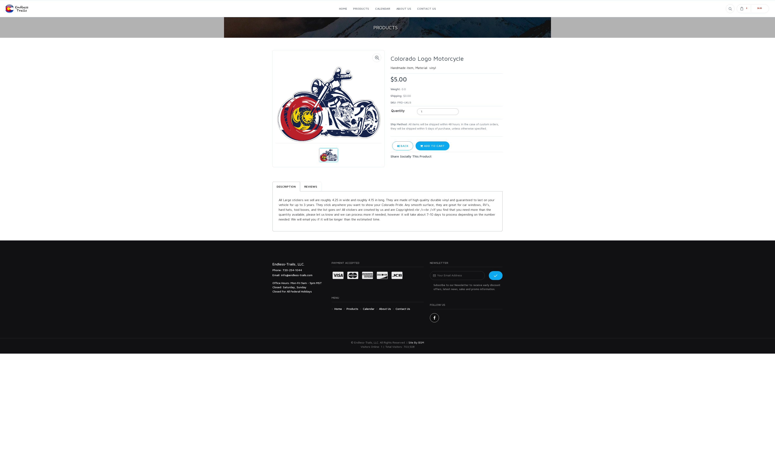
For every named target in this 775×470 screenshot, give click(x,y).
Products (352, 308)
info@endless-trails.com (296, 275)
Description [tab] (286, 186)
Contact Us (403, 308)
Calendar (368, 308)
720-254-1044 (292, 270)
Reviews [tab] (310, 186)
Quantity (398, 111)
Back (404, 145)
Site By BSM (416, 342)
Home (338, 308)
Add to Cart (434, 145)
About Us (385, 308)
